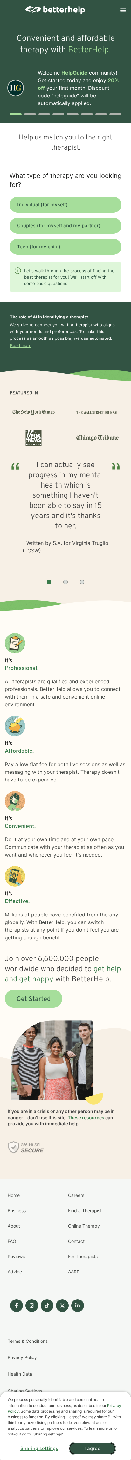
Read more (20, 345)
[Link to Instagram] (31, 1305)
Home (14, 1195)
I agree (92, 1449)
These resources (86, 1117)
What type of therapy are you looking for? (65, 180)
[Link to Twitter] (62, 1305)
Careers (76, 1195)
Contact (76, 1241)
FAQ (12, 1241)
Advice (15, 1271)
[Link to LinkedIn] (77, 1305)
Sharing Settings (25, 1390)
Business (17, 1210)
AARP (73, 1271)
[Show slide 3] (82, 582)
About (14, 1226)
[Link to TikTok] (47, 1305)
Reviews (16, 1256)
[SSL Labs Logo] (26, 1147)
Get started (34, 999)
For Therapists (83, 1256)
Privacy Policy (22, 1357)
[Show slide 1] (49, 582)
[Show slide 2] (65, 582)
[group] (65, 514)
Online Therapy (84, 1226)
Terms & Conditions (28, 1341)
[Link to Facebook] (16, 1305)
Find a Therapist (85, 1210)
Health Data (20, 1374)
